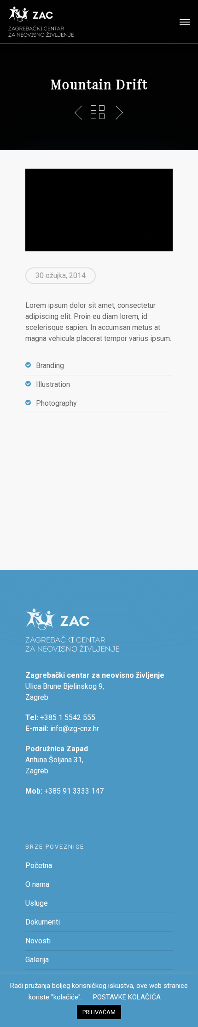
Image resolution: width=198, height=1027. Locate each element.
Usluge (36, 903)
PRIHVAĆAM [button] (99, 1012)
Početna (38, 865)
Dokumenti (42, 922)
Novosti (38, 940)
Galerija (37, 959)
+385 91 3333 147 (74, 791)
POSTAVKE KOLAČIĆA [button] (127, 997)
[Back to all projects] (98, 112)
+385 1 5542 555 (67, 717)
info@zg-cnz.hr (74, 728)
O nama (37, 884)
